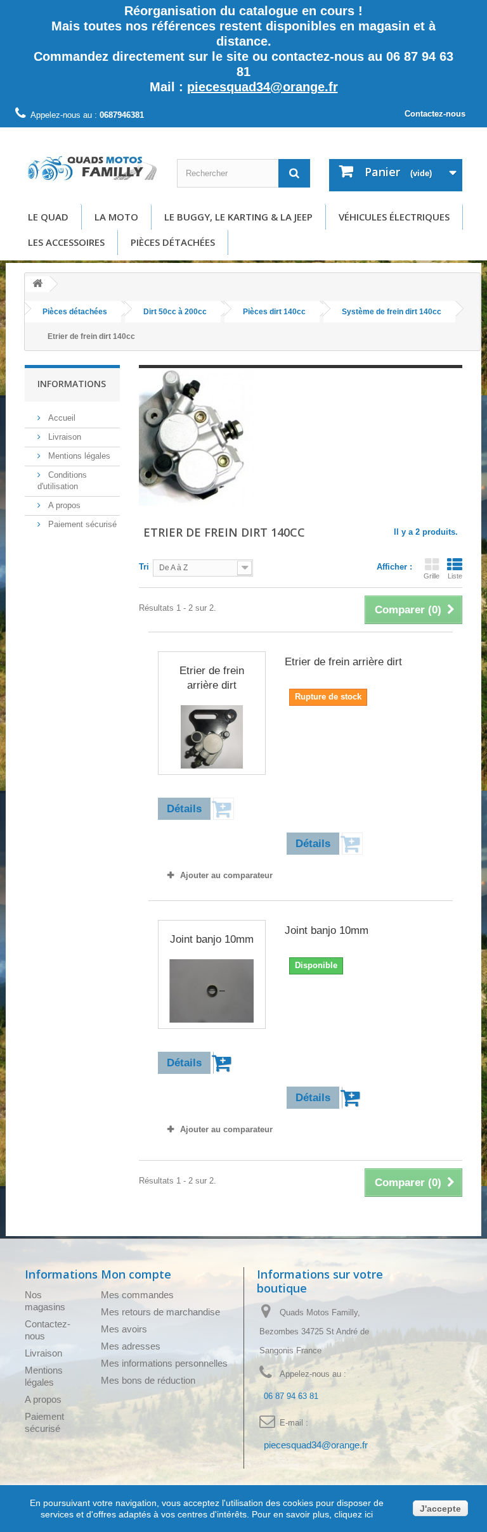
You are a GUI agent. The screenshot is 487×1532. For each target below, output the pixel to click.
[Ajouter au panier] (223, 1063)
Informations (71, 384)
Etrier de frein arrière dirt (211, 678)
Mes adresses (130, 1346)
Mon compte (136, 1274)
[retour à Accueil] (37, 284)
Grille (431, 576)
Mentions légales (78, 456)
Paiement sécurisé (81, 524)
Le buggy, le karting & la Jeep (238, 216)
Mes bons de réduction (148, 1380)
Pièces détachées (173, 242)
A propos (63, 505)
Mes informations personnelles (164, 1363)
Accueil (60, 418)
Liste (455, 576)
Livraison (63, 437)
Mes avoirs (124, 1329)
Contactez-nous (435, 113)
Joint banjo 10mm (212, 939)
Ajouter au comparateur (226, 875)
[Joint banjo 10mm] (211, 991)
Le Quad (48, 216)
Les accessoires (66, 242)
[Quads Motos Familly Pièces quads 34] (91, 168)
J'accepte (440, 1508)
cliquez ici (352, 1514)
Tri (144, 566)
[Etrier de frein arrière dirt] (211, 737)
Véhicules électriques (394, 216)
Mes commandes (137, 1294)
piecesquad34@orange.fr (262, 87)
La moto (116, 216)
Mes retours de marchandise (160, 1311)
